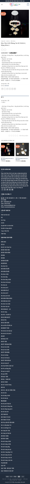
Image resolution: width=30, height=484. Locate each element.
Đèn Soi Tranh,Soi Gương (6, 384)
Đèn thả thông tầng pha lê (6, 409)
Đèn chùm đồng (4, 277)
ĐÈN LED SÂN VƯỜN (5, 323)
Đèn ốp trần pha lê (5, 363)
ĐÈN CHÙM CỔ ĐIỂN (5, 269)
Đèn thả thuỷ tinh (5, 411)
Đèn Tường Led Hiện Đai (6, 433)
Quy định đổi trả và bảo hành (7, 225)
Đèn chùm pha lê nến (5, 296)
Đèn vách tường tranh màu (6, 460)
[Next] (29, 153)
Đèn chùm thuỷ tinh (5, 306)
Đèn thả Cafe (4, 393)
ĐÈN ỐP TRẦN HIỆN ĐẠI (6, 360)
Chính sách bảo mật (5, 215)
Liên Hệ (2, 223)
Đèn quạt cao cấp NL (5, 371)
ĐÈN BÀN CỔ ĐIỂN (4, 260)
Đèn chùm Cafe (4, 266)
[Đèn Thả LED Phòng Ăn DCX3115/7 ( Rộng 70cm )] (22, 149)
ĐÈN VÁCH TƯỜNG (5, 436)
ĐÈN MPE (3, 336)
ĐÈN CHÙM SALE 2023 (5, 301)
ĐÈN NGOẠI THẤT (4, 339)
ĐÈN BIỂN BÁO (4, 263)
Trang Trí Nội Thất (5, 231)
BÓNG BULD (3, 242)
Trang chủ (3, 41)
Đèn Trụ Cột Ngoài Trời (6, 428)
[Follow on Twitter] (7, 189)
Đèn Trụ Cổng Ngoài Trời (6, 425)
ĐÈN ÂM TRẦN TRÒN (5, 250)
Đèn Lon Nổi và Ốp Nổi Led (6, 325)
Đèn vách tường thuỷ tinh (6, 455)
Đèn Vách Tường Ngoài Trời (6, 452)
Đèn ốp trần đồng (4, 355)
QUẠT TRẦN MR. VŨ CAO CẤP (7, 471)
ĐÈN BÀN (3, 255)
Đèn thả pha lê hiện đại (6, 403)
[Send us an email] (10, 189)
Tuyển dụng (3, 233)
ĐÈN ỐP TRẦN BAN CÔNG (6, 344)
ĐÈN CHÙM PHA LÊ (5, 290)
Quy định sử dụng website (6, 228)
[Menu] (2, 4)
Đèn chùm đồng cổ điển (6, 279)
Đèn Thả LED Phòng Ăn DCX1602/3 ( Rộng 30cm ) (7, 159)
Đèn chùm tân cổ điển (5, 304)
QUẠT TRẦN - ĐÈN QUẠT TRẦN (7, 468)
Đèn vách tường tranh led (6, 457)
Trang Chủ (4, 479)
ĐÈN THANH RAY (4, 414)
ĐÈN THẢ (7, 41)
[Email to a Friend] (10, 89)
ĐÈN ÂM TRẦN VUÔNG (5, 252)
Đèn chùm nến (4, 285)
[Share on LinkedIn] (15, 89)
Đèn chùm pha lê (4, 287)
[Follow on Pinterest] (12, 189)
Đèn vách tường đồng (5, 447)
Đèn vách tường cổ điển (6, 441)
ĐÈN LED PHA (3, 320)
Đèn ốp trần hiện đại (5, 358)
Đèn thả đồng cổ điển (5, 395)
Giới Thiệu (3, 220)
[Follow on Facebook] (2, 189)
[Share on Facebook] (5, 89)
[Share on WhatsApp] (2, 89)
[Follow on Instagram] (5, 189)
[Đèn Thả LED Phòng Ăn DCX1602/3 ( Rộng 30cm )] (7, 149)
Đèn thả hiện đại (4, 398)
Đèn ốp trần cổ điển (5, 347)
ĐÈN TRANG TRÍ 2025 (5, 420)
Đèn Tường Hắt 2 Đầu (5, 430)
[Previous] (1, 153)
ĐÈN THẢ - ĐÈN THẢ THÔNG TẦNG (8, 390)
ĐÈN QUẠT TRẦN (4, 376)
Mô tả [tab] (2, 97)
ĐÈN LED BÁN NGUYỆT (5, 317)
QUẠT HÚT (3, 465)
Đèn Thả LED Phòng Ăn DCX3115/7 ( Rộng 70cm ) (22, 159)
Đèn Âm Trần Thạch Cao (6, 247)
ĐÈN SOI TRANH (4, 382)
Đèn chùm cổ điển (5, 274)
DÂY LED (2, 244)
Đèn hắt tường (4, 312)
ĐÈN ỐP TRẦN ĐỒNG (5, 352)
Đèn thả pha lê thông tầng (6, 406)
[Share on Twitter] (7, 89)
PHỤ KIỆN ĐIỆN (4, 463)
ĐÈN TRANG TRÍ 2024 (5, 417)
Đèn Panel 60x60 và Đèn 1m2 (7, 366)
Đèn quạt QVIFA (4, 374)
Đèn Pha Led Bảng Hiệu (6, 368)
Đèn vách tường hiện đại (6, 449)
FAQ (2, 217)
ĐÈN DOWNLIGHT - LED (6, 309)
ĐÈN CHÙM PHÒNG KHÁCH (6, 298)
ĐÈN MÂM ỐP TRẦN (5, 328)
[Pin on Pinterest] (12, 89)
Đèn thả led (13, 41)
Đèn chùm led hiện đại (5, 282)
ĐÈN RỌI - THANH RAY (5, 379)
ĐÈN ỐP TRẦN (4, 341)
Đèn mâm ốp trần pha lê (6, 333)
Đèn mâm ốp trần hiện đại (6, 331)
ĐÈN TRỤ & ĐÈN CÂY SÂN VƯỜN (7, 422)
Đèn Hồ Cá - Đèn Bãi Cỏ (6, 314)
